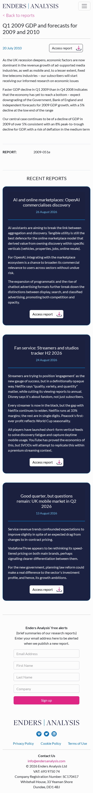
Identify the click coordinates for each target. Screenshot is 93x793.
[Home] (30, 6)
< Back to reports (19, 15)
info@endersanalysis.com (46, 761)
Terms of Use (77, 743)
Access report (62, 48)
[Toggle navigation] (84, 6)
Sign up (46, 700)
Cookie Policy (51, 743)
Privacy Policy (23, 743)
